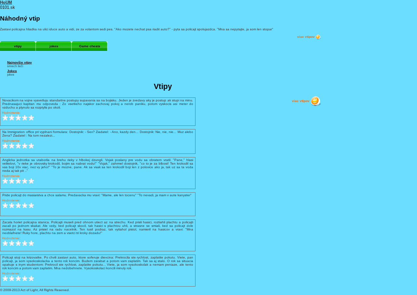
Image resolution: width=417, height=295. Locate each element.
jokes (54, 46)
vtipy (18, 46)
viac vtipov (306, 36)
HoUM (6, 2)
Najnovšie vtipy (19, 62)
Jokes (12, 71)
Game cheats (89, 46)
